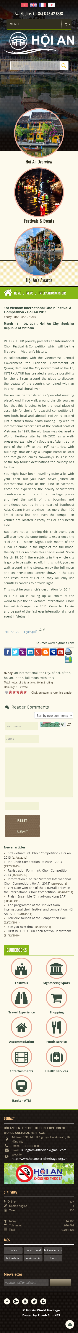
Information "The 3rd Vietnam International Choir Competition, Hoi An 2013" (37, 881)
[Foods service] (56, 1031)
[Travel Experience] (21, 1001)
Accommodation (21, 1042)
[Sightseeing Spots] (56, 972)
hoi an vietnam (53, 1250)
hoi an (13, 1250)
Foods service (56, 1042)
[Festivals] (21, 972)
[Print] (68, 652)
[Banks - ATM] (21, 1089)
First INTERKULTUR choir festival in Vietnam (39, 931)
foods (53, 1258)
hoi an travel (33, 1250)
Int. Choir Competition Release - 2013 (35, 862)
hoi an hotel (13, 1258)
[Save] (68, 659)
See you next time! (21, 927)
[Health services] (56, 1060)
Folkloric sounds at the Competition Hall (37, 918)
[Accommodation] (21, 1031)
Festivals (21, 983)
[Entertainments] (21, 1060)
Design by (41, 1315)
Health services (56, 1071)
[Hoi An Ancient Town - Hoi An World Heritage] (39, 43)
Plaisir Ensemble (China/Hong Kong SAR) (37, 896)
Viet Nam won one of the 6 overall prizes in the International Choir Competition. (37, 890)
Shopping (57, 1012)
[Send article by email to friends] (61, 652)
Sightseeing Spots (56, 983)
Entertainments (21, 1071)
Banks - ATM (21, 1100)
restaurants (33, 1258)
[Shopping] (56, 1001)
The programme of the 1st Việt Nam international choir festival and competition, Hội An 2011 (38, 909)
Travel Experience (21, 1012)
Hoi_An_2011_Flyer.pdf (21, 632)
